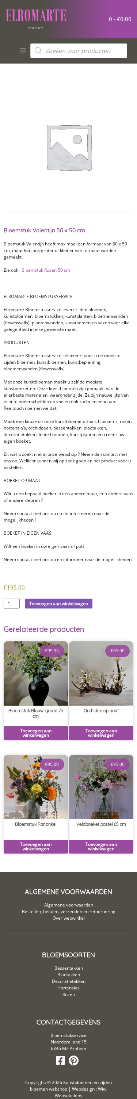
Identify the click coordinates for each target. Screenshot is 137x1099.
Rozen (68, 994)
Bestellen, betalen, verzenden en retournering (68, 911)
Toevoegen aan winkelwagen (58, 603)
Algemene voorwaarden (68, 905)
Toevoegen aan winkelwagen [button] (36, 733)
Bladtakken (68, 975)
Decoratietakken (68, 981)
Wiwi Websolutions (81, 1092)
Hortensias (68, 988)
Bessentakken (68, 968)
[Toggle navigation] (23, 51)
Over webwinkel (69, 918)
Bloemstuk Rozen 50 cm (46, 270)
